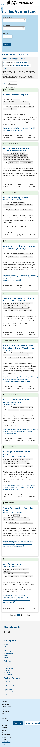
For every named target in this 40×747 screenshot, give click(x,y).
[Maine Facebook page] (5, 631)
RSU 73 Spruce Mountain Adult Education (14, 150)
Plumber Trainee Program (15, 94)
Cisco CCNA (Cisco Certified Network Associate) (16, 400)
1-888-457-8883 (8, 689)
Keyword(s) (7, 17)
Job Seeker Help (8, 648)
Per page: (4, 83)
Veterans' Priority (8, 668)
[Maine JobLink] (20, 3)
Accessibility (7, 670)
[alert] (20, 90)
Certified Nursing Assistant (16, 197)
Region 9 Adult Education (10, 251)
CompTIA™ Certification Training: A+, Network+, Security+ (19, 247)
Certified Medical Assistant (16, 148)
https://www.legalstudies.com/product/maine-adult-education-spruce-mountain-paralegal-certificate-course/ (19, 487)
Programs (6, 655)
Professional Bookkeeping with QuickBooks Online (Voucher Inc (18, 346)
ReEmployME (7, 681)
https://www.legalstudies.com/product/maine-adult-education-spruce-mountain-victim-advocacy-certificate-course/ (19, 544)
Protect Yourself (8, 653)
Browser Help (7, 652)
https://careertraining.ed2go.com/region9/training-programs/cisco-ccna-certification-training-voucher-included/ (21, 431)
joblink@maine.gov (9, 691)
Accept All (18, 723)
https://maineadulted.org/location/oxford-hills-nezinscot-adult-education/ (19, 129)
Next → (29, 615)
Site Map (6, 657)
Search (6, 45)
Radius (5, 33)
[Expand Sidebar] (2, 9)
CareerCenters (8, 693)
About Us (6, 644)
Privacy (6, 665)
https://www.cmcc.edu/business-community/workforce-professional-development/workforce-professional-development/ (16, 598)
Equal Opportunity (9, 667)
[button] (2, 3)
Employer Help (8, 650)
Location (6, 25)
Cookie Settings (8, 674)
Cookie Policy (7, 672)
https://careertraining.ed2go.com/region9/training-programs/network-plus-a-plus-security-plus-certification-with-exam (21, 278)
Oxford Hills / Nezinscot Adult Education (14, 97)
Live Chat (6, 695)
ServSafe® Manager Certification (19, 298)
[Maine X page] (8, 631)
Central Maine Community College (12, 566)
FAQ (5, 646)
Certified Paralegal (12, 564)
